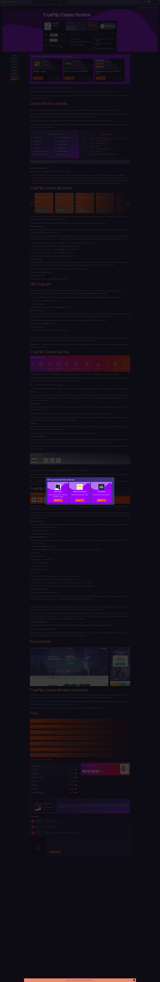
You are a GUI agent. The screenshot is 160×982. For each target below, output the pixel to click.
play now (57, 500)
